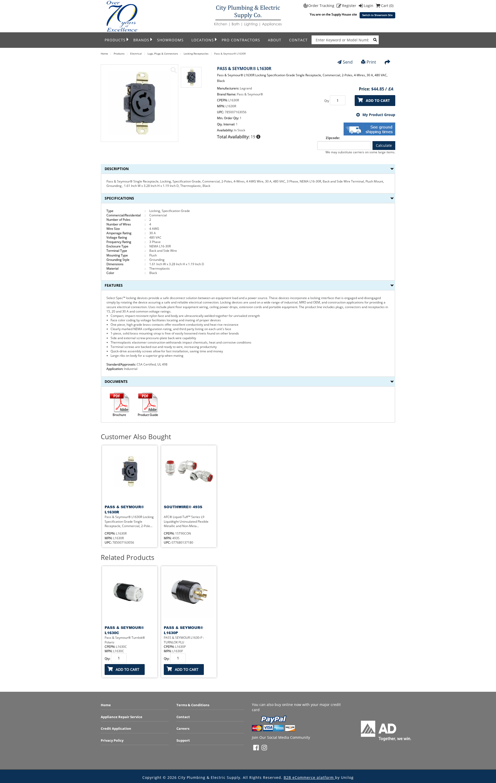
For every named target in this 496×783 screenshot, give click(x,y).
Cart (387, 5)
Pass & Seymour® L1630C (124, 630)
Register (349, 5)
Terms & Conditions (192, 705)
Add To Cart (378, 100)
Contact (298, 39)
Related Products (127, 557)
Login (369, 5)
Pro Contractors (241, 39)
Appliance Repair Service (121, 716)
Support (183, 740)
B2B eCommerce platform (309, 777)
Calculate (384, 145)
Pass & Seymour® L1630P (183, 630)
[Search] (375, 39)
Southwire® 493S (183, 506)
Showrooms (170, 39)
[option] (191, 80)
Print (371, 62)
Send (348, 62)
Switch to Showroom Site (377, 15)
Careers (182, 728)
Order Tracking (321, 5)
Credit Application (116, 728)
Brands (141, 39)
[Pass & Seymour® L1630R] (174, 70)
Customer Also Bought (136, 436)
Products (115, 39)
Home (106, 705)
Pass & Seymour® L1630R (124, 509)
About (274, 39)
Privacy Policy (112, 740)
